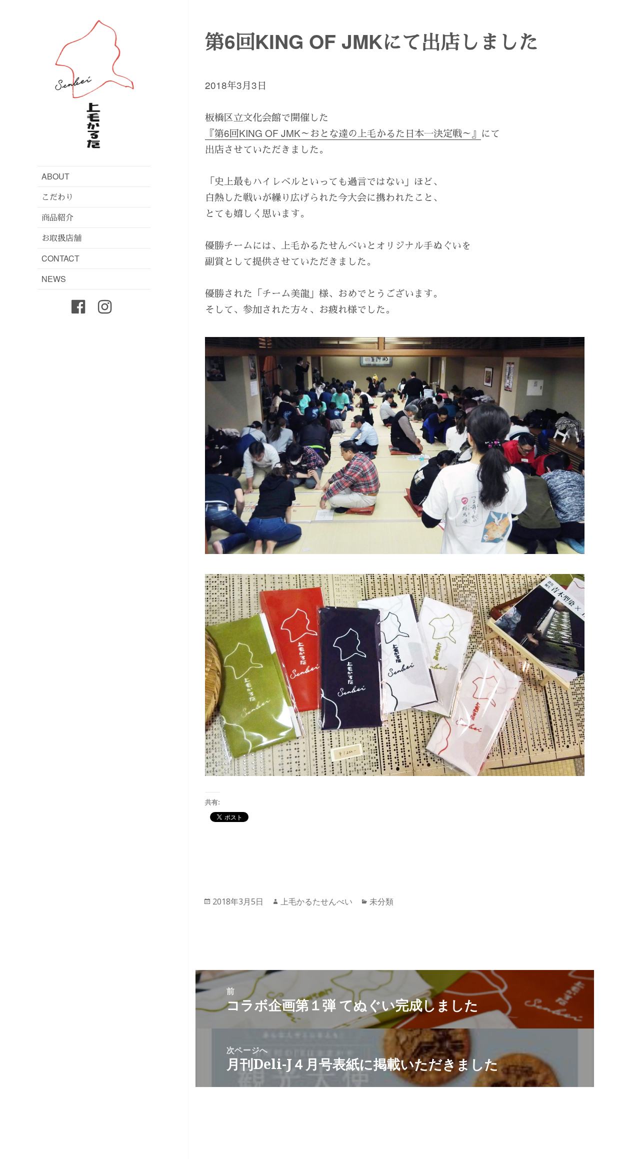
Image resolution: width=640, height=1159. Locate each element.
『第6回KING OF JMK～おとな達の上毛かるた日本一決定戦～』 (343, 133)
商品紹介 (58, 217)
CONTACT (61, 258)
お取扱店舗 (62, 238)
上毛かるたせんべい (316, 901)
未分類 (382, 901)
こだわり (58, 196)
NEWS (54, 278)
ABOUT (56, 176)
